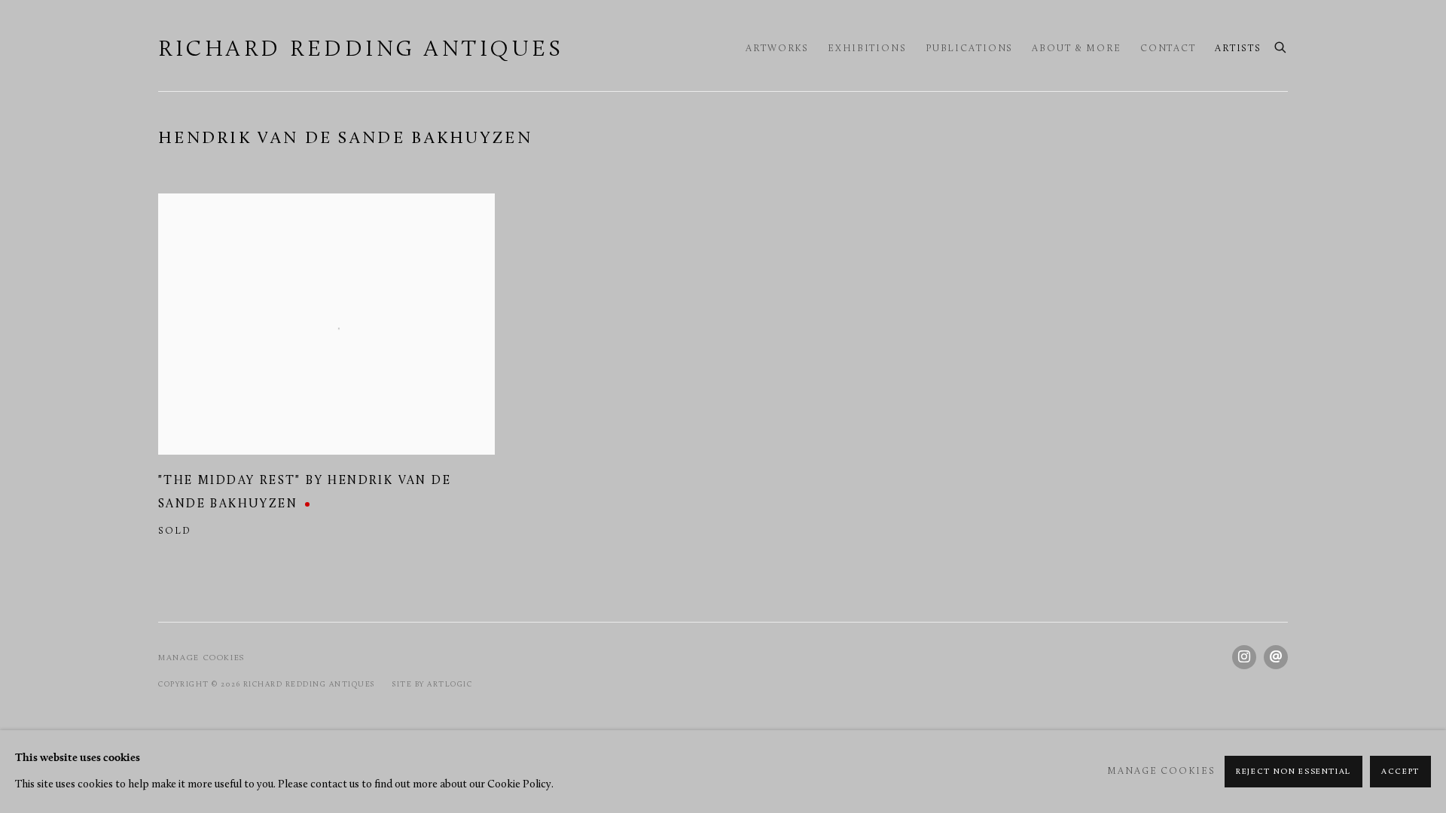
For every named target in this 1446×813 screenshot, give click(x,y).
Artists (1238, 48)
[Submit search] (1281, 45)
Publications (970, 48)
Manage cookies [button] (201, 658)
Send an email (1276, 657)
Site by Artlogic (432, 685)
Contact (1168, 48)
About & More (1076, 48)
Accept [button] (1400, 772)
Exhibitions (867, 48)
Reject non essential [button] (1293, 772)
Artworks (777, 48)
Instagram (1244, 657)
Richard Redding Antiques (360, 50)
